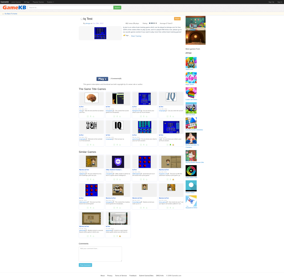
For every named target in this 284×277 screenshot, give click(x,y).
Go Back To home (11, 14)
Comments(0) (116, 78)
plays (137, 23)
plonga (87, 23)
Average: (163, 23)
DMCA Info (160, 275)
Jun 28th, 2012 (98, 23)
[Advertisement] (106, 59)
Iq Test (81, 106)
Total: (169, 23)
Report (177, 18)
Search (117, 7)
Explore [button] (50, 2)
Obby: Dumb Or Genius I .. (114, 170)
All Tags (27, 2)
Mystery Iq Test (84, 170)
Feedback (132, 275)
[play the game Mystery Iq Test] (91, 161)
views (131, 23)
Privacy (109, 275)
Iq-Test (134, 170)
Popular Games (38, 2)
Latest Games (16, 2)
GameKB (5, 2)
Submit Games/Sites (146, 275)
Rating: (145, 23)
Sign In (279, 2)
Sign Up (271, 2)
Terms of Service (121, 275)
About (103, 275)
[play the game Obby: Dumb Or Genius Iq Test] (118, 161)
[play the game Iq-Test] (145, 161)
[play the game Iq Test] (91, 97)
